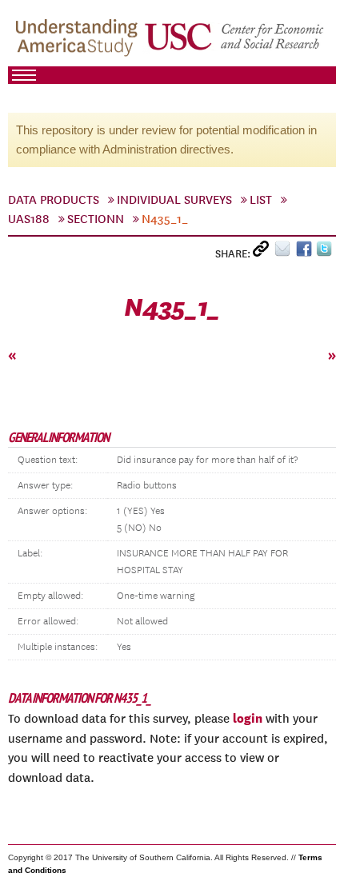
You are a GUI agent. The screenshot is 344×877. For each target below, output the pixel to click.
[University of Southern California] (235, 40)
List (261, 200)
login (247, 718)
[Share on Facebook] (306, 252)
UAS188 (29, 219)
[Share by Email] (285, 252)
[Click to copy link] (263, 252)
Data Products (53, 200)
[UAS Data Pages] (79, 40)
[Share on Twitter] (326, 252)
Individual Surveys (174, 200)
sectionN (95, 219)
